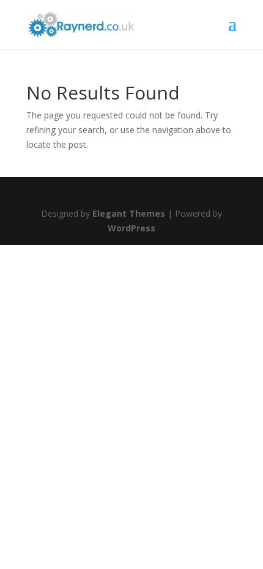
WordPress (131, 228)
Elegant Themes (128, 213)
